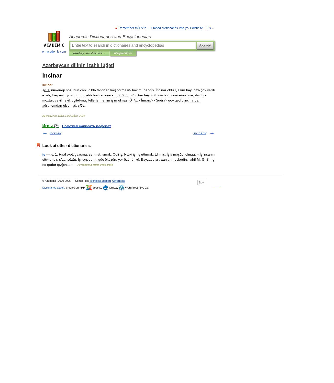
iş (43, 154)
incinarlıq (200, 133)
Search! (205, 46)
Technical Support (100, 180)
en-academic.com (54, 51)
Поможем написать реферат (86, 126)
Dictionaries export (53, 187)
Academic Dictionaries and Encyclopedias (110, 36)
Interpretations (123, 53)
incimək (55, 133)
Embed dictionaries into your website (177, 28)
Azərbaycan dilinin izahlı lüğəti (89, 53)
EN (209, 28)
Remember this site (132, 28)
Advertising (118, 180)
